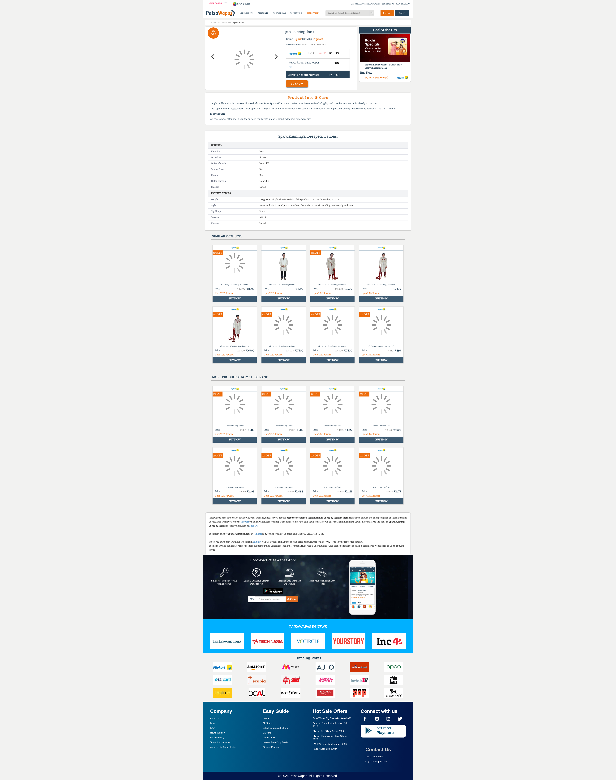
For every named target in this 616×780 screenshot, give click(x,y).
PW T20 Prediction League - (330, 744)
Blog (212, 723)
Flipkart (318, 39)
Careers (267, 732)
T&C (290, 67)
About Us (214, 718)
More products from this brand (240, 377)
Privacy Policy (217, 737)
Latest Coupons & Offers (275, 728)
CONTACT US (388, 4)
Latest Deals (269, 737)
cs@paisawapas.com (376, 761)
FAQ (212, 728)
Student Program (271, 747)
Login (402, 13)
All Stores (267, 723)
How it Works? (217, 732)
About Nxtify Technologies (223, 747)
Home (266, 718)
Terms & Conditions (220, 742)
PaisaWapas (298, 776)
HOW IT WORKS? (374, 4)
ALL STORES (263, 13)
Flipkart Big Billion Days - (328, 731)
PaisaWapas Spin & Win (325, 748)
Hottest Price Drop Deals (275, 742)
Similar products (227, 236)
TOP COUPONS (296, 13)
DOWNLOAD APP (403, 4)
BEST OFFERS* (313, 13)
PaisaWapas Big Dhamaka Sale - (332, 718)
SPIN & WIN (243, 3)
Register (387, 13)
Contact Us (378, 749)
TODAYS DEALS (279, 13)
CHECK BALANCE (358, 4)
